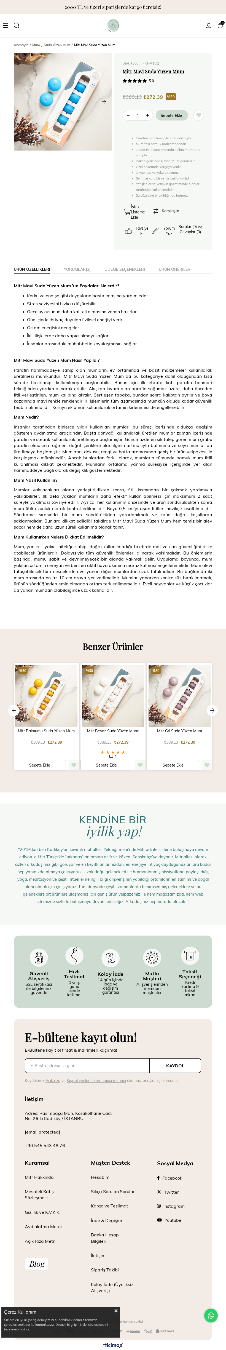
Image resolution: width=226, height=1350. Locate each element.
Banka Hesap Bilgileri (105, 1238)
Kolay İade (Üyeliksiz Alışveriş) (112, 1287)
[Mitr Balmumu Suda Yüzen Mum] (46, 696)
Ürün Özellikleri (32, 269)
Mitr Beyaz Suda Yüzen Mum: (113, 730)
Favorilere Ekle (74, 765)
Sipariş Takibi (105, 1270)
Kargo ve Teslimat (109, 1206)
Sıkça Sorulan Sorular (113, 1191)
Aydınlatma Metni (43, 1226)
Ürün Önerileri (175, 269)
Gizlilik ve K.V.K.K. (42, 1212)
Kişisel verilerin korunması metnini (96, 1080)
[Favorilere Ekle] (198, 115)
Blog (36, 1263)
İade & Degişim (106, 1220)
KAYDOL (175, 1065)
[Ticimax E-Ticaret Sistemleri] (113, 1346)
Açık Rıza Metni (41, 1241)
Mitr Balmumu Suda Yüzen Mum (46, 730)
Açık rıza (52, 1080)
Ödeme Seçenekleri (124, 269)
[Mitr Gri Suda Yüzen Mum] (179, 696)
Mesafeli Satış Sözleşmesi (39, 1194)
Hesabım (100, 1177)
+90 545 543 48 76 (45, 1145)
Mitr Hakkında (39, 1177)
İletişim (98, 1255)
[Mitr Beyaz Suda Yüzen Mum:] (113, 696)
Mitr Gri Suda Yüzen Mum (179, 730)
